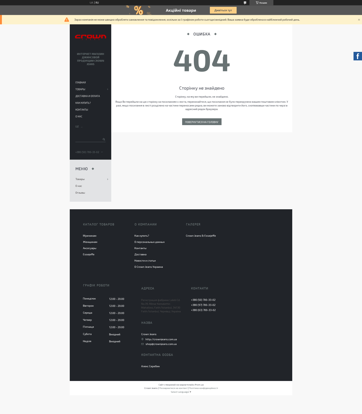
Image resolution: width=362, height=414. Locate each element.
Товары (80, 89)
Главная (80, 82)
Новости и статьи (145, 260)
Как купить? (83, 102)
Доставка (140, 254)
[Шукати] (104, 139)
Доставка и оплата (87, 96)
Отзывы (80, 192)
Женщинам (90, 241)
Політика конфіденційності (203, 388)
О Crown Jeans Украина (148, 266)
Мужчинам (89, 235)
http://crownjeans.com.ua (161, 339)
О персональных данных (149, 241)
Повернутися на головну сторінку (201, 122)
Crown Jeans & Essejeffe (201, 235)
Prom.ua (199, 384)
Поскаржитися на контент (173, 388)
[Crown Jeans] (90, 37)
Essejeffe (88, 254)
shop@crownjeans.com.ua (161, 344)
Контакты (81, 109)
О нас (78, 116)
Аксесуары (89, 248)
